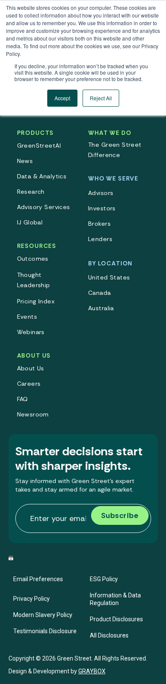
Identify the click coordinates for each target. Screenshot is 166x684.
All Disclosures (109, 635)
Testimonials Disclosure (45, 631)
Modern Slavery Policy (42, 614)
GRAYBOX (92, 671)
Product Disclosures (116, 619)
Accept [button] (62, 98)
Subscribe (120, 515)
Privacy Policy (31, 598)
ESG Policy (104, 579)
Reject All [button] (101, 98)
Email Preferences (38, 579)
